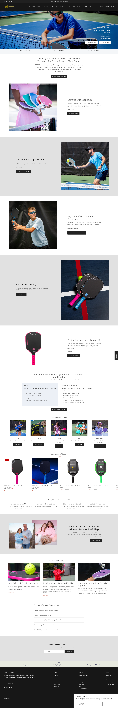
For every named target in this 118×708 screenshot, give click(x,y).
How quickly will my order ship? (44, 625)
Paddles (56, 675)
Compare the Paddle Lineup (76, 233)
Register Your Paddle (83, 675)
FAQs (80, 686)
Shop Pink (59, 446)
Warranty (81, 682)
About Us (79, 6)
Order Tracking (82, 684)
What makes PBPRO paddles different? (46, 610)
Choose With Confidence (59, 560)
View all (59, 456)
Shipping (81, 677)
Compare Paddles (92, 42)
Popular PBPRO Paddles (59, 454)
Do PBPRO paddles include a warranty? (46, 630)
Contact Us (56, 686)
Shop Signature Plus (23, 171)
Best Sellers (54, 6)
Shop (34, 6)
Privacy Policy (109, 675)
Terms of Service (110, 677)
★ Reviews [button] (116, 356)
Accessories (56, 680)
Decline (108, 704)
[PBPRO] (9, 6)
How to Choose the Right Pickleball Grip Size (93, 584)
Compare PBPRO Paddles (59, 76)
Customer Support (83, 688)
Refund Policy (109, 682)
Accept (95, 704)
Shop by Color (105, 42)
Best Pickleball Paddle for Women (23, 583)
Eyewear (56, 677)
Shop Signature (73, 113)
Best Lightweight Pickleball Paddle (58, 583)
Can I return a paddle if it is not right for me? (47, 620)
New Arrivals (46, 6)
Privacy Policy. (102, 700)
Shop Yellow (38, 444)
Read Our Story (96, 540)
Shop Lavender (100, 446)
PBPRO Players (87, 6)
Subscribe (69, 651)
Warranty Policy (110, 684)
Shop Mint (79, 444)
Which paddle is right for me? (43, 615)
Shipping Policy (109, 680)
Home (28, 6)
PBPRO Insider (71, 6)
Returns (80, 680)
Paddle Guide (62, 6)
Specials (39, 6)
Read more (11, 592)
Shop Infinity (21, 294)
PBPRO (8, 698)
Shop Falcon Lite (73, 355)
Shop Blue (17, 444)
